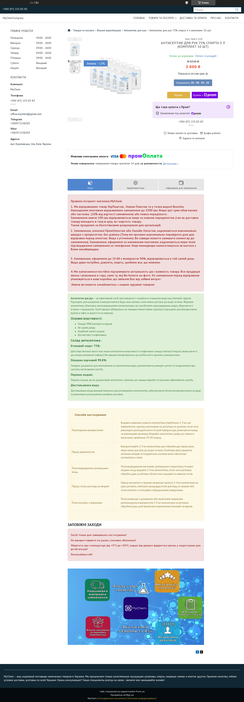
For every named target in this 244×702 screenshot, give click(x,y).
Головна (139, 18)
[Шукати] (237, 9)
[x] (201, 652)
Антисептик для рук (135, 30)
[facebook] (197, 652)
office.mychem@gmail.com (26, 114)
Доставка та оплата (193, 18)
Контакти (231, 18)
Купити (178, 95)
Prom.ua (140, 691)
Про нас (216, 18)
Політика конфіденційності (142, 698)
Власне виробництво (109, 30)
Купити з (198, 95)
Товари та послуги (161, 18)
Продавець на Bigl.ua (122, 694)
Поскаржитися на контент (112, 698)
